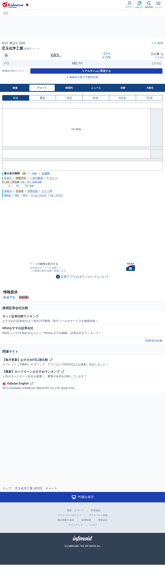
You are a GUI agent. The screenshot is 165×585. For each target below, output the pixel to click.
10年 (34, 173)
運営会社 (103, 520)
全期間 (46, 173)
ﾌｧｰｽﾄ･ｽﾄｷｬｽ (38, 195)
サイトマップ (75, 524)
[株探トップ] (12, 5)
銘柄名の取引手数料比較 (84, 77)
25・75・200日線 (31, 181)
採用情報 (86, 520)
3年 (24, 173)
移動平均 (21, 177)
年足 (96, 97)
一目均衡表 (36, 177)
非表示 (8, 177)
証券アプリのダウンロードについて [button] (85, 277)
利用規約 (96, 510)
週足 (42, 97)
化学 (160, 43)
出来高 (20, 191)
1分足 (149, 97)
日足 (16, 97)
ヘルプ (93, 524)
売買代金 (32, 191)
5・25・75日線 (11, 181)
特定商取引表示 (65, 520)
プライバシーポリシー (69, 515)
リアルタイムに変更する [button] (96, 70)
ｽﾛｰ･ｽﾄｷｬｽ (56, 195)
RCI (25, 195)
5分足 (122, 97)
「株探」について (74, 510)
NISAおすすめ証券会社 (51, 330)
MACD (7, 195)
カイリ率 (47, 191)
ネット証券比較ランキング (50, 318)
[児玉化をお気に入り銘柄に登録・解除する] (6, 55)
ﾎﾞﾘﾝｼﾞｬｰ (52, 177)
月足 (69, 97)
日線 (31, 185)
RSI (17, 195)
